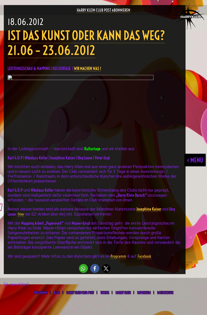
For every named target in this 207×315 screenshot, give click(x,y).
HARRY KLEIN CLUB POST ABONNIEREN (103, 10)
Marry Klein (123, 293)
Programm (118, 256)
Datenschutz (165, 293)
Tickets (104, 293)
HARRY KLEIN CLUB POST (80, 293)
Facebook (144, 256)
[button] (83, 268)
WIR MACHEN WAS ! (87, 68)
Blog (57, 293)
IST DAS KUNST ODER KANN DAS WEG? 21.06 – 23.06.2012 (86, 43)
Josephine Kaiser (149, 209)
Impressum (144, 293)
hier (21, 214)
